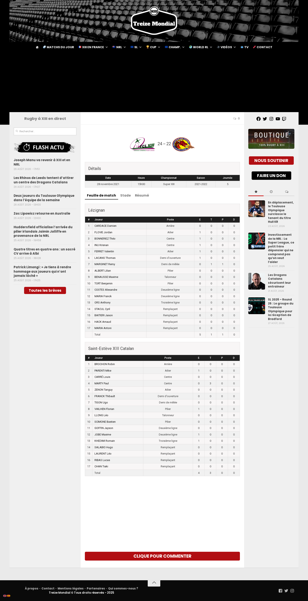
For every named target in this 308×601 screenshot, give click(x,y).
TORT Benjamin (103, 283)
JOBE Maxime (102, 434)
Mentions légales (71, 589)
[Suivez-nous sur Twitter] (286, 591)
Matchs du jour (60, 47)
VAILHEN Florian (104, 409)
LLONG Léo (101, 415)
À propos (31, 589)
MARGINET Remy (104, 264)
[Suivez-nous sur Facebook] (280, 591)
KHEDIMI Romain (104, 440)
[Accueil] (37, 47)
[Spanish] (9, 595)
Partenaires (96, 589)
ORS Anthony (102, 302)
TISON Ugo (101, 402)
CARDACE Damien (105, 225)
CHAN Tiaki (101, 466)
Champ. (174, 47)
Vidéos (226, 47)
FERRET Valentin (104, 251)
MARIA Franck (103, 296)
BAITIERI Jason (103, 315)
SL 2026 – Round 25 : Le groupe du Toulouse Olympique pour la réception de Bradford (280, 309)
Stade (125, 195)
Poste (170, 219)
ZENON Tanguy (103, 389)
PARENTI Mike (102, 370)
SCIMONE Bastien (105, 421)
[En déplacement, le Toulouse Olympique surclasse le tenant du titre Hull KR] (256, 208)
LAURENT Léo (102, 453)
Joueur (98, 219)
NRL (119, 47)
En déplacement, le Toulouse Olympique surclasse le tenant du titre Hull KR (281, 212)
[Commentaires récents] (286, 192)
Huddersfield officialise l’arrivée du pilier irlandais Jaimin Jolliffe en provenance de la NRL (43, 231)
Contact (264, 47)
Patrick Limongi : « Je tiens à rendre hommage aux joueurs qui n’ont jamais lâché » (42, 271)
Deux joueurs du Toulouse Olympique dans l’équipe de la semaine (44, 197)
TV (246, 47)
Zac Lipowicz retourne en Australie (42, 213)
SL (136, 47)
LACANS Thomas (104, 257)
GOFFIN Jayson (103, 428)
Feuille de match (101, 195)
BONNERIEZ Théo (104, 238)
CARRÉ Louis (102, 376)
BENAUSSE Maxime (106, 276)
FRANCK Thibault (104, 396)
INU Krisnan (101, 245)
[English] (5, 595)
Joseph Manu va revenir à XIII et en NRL (42, 162)
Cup (152, 47)
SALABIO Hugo (103, 447)
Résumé (142, 195)
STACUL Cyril (102, 309)
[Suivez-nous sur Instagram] (292, 591)
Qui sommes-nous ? (123, 589)
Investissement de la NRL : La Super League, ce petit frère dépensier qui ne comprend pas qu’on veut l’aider (281, 248)
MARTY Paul (101, 383)
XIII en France (93, 47)
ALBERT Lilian (102, 270)
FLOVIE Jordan (103, 232)
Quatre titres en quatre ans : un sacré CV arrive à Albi (44, 251)
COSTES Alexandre (105, 289)
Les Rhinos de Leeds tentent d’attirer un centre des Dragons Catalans (44, 180)
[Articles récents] (271, 192)
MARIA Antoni (102, 328)
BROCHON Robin (104, 364)
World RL (200, 47)
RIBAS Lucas (102, 460)
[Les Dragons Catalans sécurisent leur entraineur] (256, 281)
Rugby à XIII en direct (45, 118)
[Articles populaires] (256, 192)
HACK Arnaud (102, 321)
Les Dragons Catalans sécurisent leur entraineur (279, 281)
